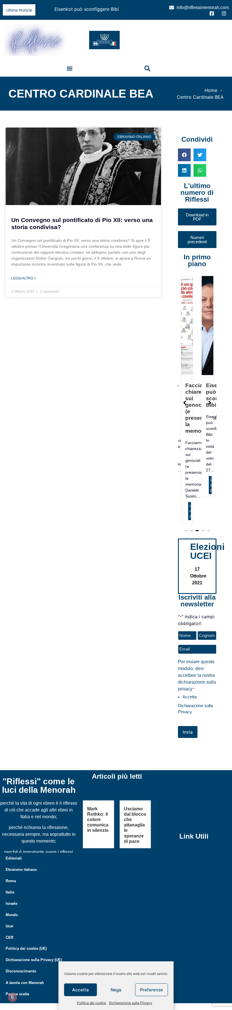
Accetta (80, 989)
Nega (116, 989)
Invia (188, 760)
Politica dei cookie (91, 1003)
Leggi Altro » (23, 277)
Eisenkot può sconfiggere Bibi (71, 9)
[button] (156, 9)
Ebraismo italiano (21, 897)
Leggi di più (195, 484)
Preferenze (151, 989)
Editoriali (14, 886)
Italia (10, 920)
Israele (11, 931)
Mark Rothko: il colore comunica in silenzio (98, 847)
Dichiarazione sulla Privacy (130, 1003)
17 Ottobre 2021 (198, 604)
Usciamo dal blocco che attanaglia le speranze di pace (135, 853)
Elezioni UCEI (207, 579)
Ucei (9, 954)
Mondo (12, 943)
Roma (11, 909)
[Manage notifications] (12, 997)
